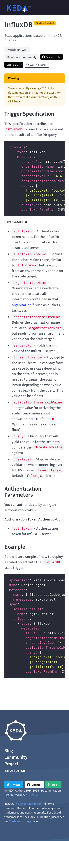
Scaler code (53, 57)
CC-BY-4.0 (33, 795)
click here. (14, 101)
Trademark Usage (20, 821)
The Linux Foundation (28, 803)
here (31, 418)
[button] (29, 7)
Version (12, 64)
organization (21, 305)
